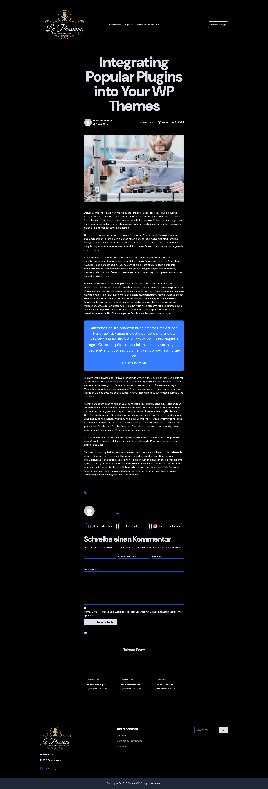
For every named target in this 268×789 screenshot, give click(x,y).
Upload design (218, 24)
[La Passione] (64, 24)
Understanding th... (97, 684)
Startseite (115, 24)
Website (156, 556)
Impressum (123, 746)
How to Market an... (131, 684)
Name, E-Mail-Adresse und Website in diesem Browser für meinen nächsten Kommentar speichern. (133, 613)
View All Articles (106, 513)
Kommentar (91, 569)
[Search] (223, 730)
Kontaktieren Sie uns (147, 24)
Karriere (121, 735)
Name (88, 556)
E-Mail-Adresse (128, 556)
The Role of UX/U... (164, 684)
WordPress (146, 122)
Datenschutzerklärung (129, 740)
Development (98, 493)
